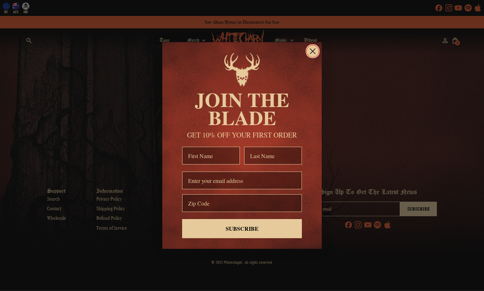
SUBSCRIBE (242, 228)
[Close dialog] (312, 51)
